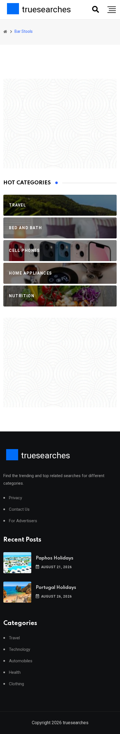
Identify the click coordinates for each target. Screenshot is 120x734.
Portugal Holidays (56, 587)
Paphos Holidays (54, 558)
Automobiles (20, 661)
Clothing (16, 684)
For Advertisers (23, 521)
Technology (19, 649)
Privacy (15, 498)
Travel (14, 638)
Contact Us (19, 509)
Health (15, 672)
